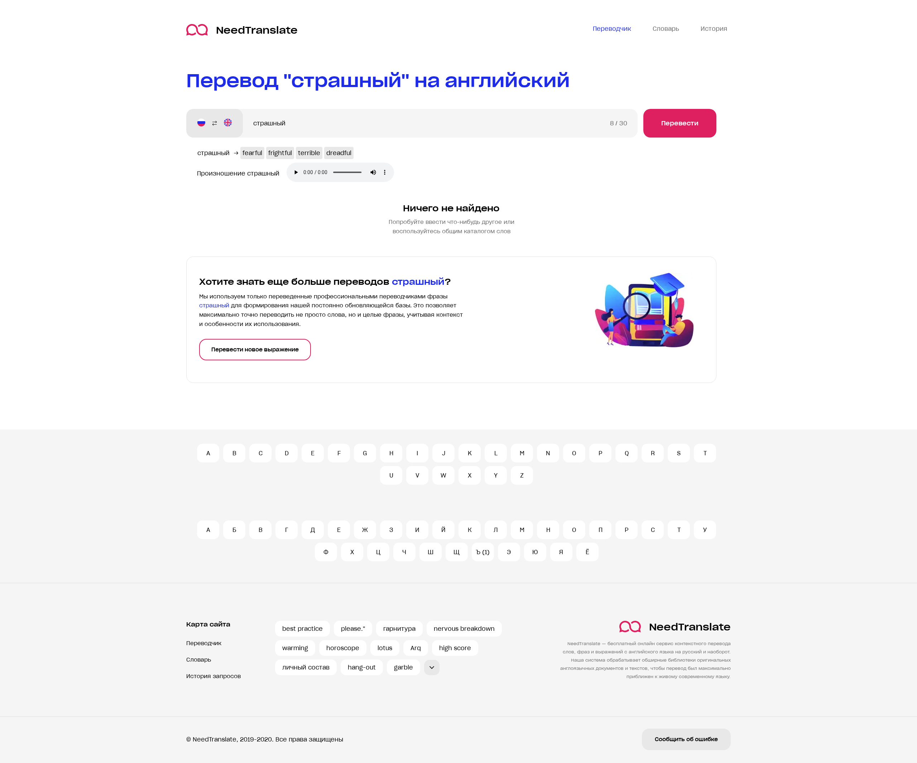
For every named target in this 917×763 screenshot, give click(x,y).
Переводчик (203, 643)
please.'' (353, 628)
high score (455, 648)
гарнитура (399, 628)
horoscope (342, 648)
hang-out (362, 667)
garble (403, 667)
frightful (280, 153)
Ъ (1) (483, 552)
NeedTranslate (257, 30)
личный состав (306, 667)
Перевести (679, 123)
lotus (385, 648)
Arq (416, 648)
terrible (309, 153)
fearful (252, 153)
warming (295, 648)
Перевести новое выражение (255, 349)
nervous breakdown (464, 628)
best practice (302, 628)
